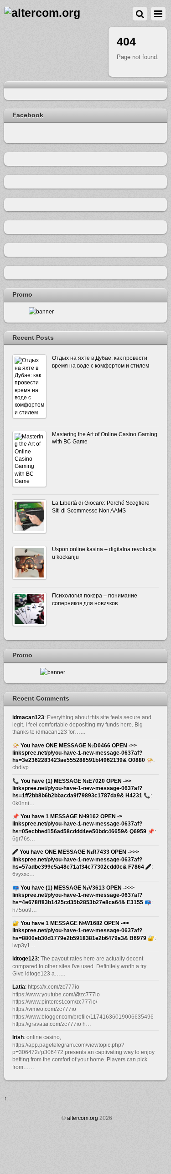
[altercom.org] (42, 13)
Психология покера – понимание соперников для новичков (94, 599)
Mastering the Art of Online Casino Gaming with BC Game (104, 437)
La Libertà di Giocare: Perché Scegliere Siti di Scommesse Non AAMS (101, 506)
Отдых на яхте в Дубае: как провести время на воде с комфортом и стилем (100, 361)
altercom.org (82, 1118)
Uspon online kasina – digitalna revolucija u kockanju (104, 552)
